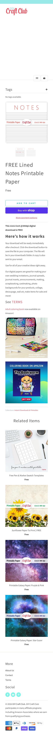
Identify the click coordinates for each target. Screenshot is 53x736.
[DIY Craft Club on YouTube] (13, 694)
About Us (9, 670)
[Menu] (37, 78)
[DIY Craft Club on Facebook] (7, 694)
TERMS (17, 302)
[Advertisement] (26, 46)
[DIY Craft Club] (16, 13)
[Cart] (44, 78)
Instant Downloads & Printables (26, 410)
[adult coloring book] (26, 402)
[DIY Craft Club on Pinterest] (18, 694)
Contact (9, 675)
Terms (8, 679)
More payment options (26, 217)
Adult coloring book (14, 309)
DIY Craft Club (18, 704)
